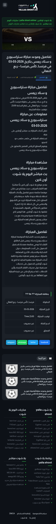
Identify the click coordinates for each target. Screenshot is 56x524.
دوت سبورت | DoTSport (14, 448)
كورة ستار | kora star (42, 499)
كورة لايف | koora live (15, 428)
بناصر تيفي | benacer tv (15, 465)
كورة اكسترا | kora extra (41, 495)
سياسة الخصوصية (40, 513)
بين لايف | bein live (17, 421)
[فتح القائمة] (5, 5)
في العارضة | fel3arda (16, 440)
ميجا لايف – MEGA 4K (15, 473)
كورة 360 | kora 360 (16, 432)
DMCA (12, 513)
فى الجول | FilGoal (17, 425)
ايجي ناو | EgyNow (43, 440)
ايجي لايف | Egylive (42, 425)
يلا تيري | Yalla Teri (43, 477)
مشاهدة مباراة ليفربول (15, 484)
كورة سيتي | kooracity (15, 444)
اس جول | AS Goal (42, 428)
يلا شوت (24, 518)
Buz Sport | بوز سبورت (41, 503)
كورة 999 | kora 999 (16, 469)
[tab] (43, 77)
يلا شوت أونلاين (26, 275)
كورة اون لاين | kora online (40, 432)
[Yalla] (27, 7)
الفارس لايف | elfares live (40, 448)
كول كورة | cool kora (42, 473)
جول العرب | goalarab (41, 421)
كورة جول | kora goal (42, 436)
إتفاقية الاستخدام (23, 513)
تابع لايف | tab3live (17, 436)
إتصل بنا (32, 518)
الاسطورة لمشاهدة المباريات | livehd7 (42, 489)
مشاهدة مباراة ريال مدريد (14, 480)
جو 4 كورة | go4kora (42, 469)
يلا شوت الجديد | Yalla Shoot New (39, 482)
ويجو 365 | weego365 (16, 476)
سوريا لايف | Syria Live (41, 444)
